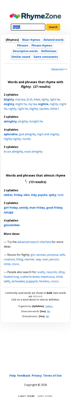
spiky (52, 195)
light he (55, 99)
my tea (32, 104)
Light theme (26, 395)
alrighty (23, 121)
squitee (44, 109)
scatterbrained (29, 277)
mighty (9, 104)
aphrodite (11, 134)
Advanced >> (59, 69)
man (45, 259)
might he (21, 104)
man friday (37, 207)
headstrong (11, 277)
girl (33, 255)
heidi (60, 195)
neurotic (51, 272)
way (38, 259)
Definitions (48, 51)
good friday (54, 207)
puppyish (32, 281)
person (54, 259)
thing (19, 259)
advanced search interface (34, 242)
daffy (7, 281)
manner (29, 259)
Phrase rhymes (42, 45)
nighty (54, 104)
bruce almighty (13, 151)
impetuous (48, 277)
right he (23, 109)
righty (12, 109)
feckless (44, 281)
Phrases (22, 45)
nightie (43, 104)
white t (54, 109)
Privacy (37, 375)
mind (7, 264)
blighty (9, 99)
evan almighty (33, 151)
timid (59, 277)
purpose (52, 255)
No (48, 311)
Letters (49, 306)
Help (12, 375)
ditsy (62, 272)
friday (18, 195)
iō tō (29, 99)
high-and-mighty (48, 134)
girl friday (11, 207)
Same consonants (46, 57)
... (16, 264)
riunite (26, 139)
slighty (33, 109)
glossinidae (12, 225)
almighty (10, 121)
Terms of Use (52, 375)
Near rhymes (31, 40)
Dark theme (45, 395)
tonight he (36, 121)
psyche (42, 195)
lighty (45, 99)
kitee (37, 99)
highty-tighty (12, 139)
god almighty (27, 134)
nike (27, 195)
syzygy (8, 212)
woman (41, 255)
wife (62, 255)
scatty (41, 272)
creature (9, 259)
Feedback (23, 375)
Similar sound (20, 57)
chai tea (20, 99)
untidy (23, 207)
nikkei (8, 195)
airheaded (18, 281)
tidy (34, 195)
